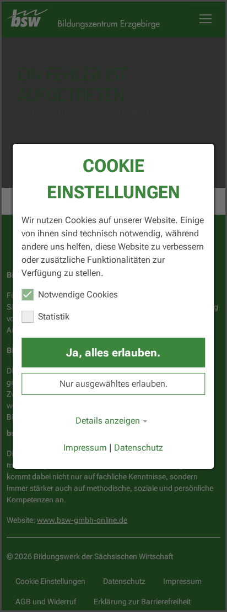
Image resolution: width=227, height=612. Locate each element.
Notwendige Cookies (78, 294)
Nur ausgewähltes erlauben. (113, 383)
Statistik (53, 316)
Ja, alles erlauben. (113, 352)
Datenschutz (138, 447)
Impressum (85, 447)
